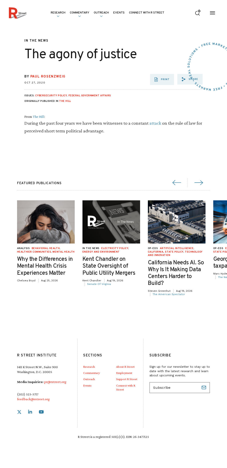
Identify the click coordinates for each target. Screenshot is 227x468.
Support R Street (126, 379)
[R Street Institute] (17, 13)
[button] (190, 79)
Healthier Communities (34, 251)
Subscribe (204, 387)
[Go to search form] (198, 13)
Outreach (101, 13)
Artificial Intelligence (177, 248)
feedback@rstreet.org (33, 399)
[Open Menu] (212, 13)
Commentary (91, 373)
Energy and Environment (101, 251)
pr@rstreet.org (55, 382)
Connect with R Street (146, 13)
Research (89, 366)
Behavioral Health (46, 248)
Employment (124, 373)
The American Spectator (169, 294)
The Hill (65, 101)
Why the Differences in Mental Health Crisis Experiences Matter (45, 266)
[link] (19, 412)
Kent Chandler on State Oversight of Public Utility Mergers (108, 266)
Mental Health (63, 251)
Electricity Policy (114, 248)
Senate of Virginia (99, 284)
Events (119, 13)
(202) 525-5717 (27, 394)
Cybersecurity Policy (51, 95)
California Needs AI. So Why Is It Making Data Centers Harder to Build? (176, 273)
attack (155, 123)
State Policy (174, 251)
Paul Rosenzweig (48, 77)
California (156, 251)
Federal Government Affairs (89, 95)
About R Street (125, 366)
